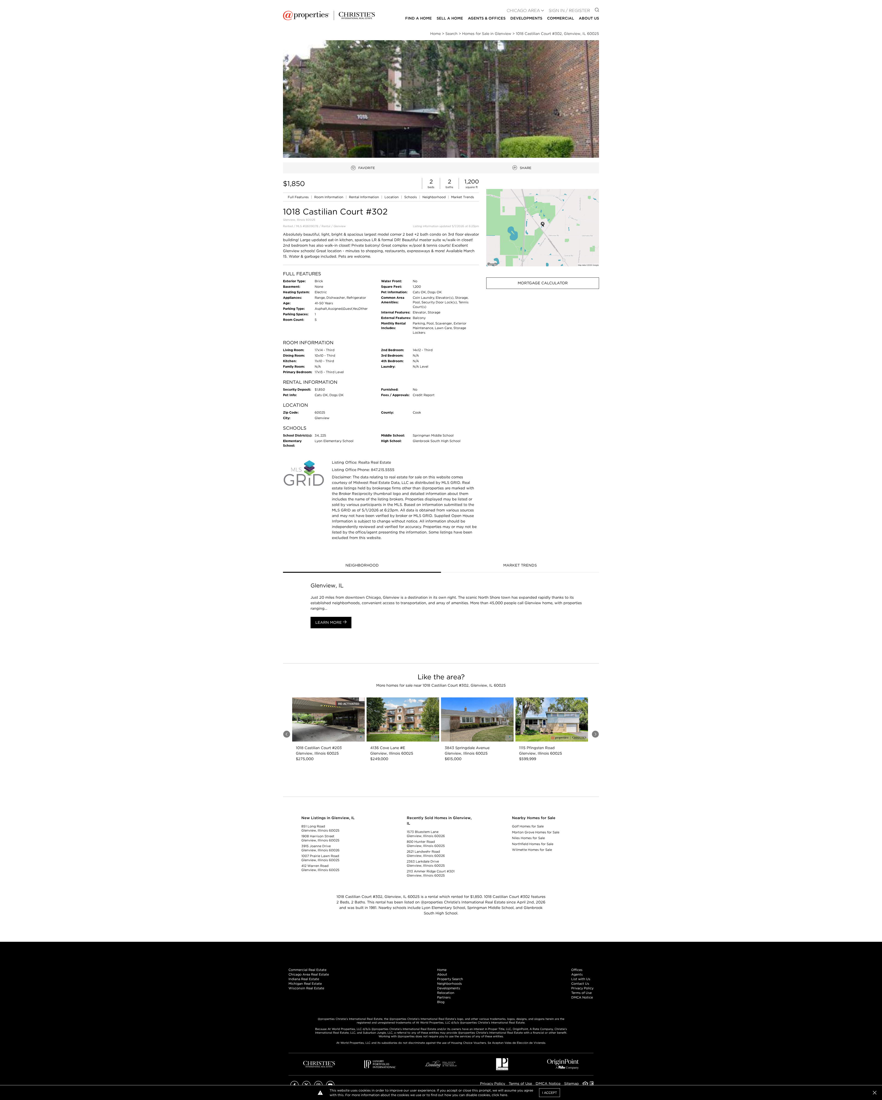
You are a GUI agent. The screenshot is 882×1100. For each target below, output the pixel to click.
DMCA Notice (582, 997)
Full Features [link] (299, 197)
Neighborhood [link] (434, 197)
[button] (542, 227)
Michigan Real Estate (305, 983)
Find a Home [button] (418, 18)
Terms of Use (581, 993)
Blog (440, 1002)
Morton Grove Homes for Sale (535, 832)
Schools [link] (411, 197)
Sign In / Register (569, 10)
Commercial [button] (560, 18)
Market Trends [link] (462, 197)
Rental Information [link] (364, 197)
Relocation (445, 993)
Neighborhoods (449, 983)
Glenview (340, 226)
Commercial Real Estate (307, 970)
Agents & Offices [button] (487, 18)
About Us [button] (589, 18)
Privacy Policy (582, 988)
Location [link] (392, 197)
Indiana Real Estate (303, 979)
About (442, 974)
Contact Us (580, 983)
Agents (577, 974)
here (503, 1095)
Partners (444, 997)
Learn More (329, 622)
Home (442, 970)
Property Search (450, 979)
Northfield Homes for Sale (532, 844)
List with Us (580, 979)
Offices (576, 970)
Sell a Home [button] (450, 18)
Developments (526, 18)
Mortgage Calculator (543, 283)
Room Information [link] (329, 197)
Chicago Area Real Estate (308, 974)
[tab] (362, 566)
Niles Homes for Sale (528, 838)
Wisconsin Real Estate (306, 988)
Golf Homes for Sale (528, 826)
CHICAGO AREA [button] (523, 10)
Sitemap (571, 1083)
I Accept (549, 1092)
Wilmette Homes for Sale (532, 850)
